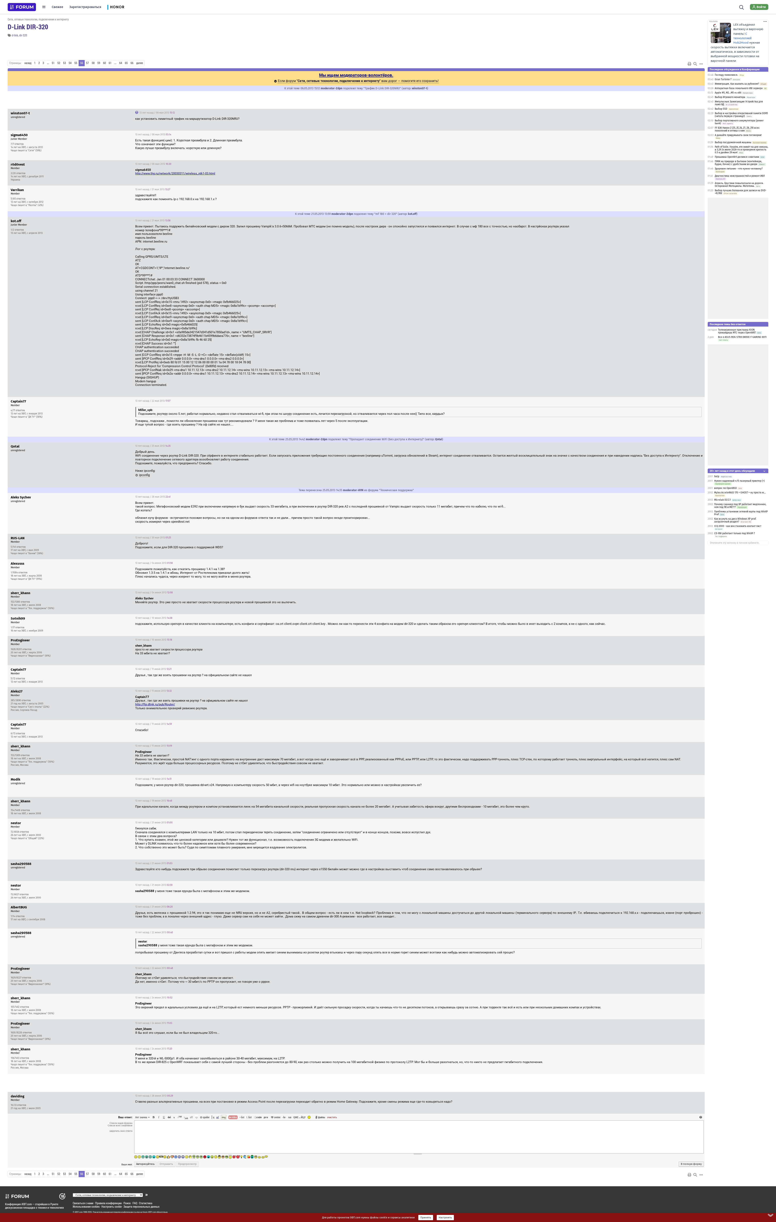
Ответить (697, 112)
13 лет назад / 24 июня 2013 (153, 997)
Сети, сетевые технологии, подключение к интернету (38, 19)
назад (27, 63)
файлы (321, 1117)
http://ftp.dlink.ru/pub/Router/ (155, 704)
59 (98, 63)
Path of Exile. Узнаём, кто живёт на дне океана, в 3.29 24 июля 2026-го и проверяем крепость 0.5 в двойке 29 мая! (741, 149)
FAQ (135, 1203)
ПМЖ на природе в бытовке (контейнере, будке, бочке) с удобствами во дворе (738, 163)
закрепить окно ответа (120, 1131)
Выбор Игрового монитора (730, 97)
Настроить (445, 1217)
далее (139, 63)
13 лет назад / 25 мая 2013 (153, 445)
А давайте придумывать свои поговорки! (738, 135)
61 (110, 63)
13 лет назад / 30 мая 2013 (153, 537)
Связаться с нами (83, 1203)
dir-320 (23, 35)
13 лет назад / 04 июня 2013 (154, 563)
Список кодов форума (121, 1123)
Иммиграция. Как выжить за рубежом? (737, 83)
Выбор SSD (721, 108)
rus (289, 1117)
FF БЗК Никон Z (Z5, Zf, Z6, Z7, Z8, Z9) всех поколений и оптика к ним (737, 129)
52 (58, 63)
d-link (15, 35)
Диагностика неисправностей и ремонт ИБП (740, 175)
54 (70, 63)
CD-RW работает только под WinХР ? (734, 533)
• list (242, 1117)
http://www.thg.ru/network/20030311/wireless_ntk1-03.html (175, 173)
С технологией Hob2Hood (742, 38)
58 (93, 63)
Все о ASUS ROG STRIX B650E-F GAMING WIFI (742, 337)
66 (132, 63)
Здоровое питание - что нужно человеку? (739, 168)
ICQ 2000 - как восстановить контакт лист (737, 526)
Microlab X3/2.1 (722, 499)
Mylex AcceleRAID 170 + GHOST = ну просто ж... (740, 492)
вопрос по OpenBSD (725, 488)
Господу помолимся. (726, 75)
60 (104, 63)
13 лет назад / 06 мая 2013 (157, 112)
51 (53, 63)
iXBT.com (79, 1212)
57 (87, 63)
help (716, 476)
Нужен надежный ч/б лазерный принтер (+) (739, 480)
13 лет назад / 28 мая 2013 (153, 496)
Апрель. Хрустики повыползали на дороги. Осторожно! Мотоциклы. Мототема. (739, 184)
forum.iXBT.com (149, 1212)
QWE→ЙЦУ (299, 1117)
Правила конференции (108, 1203)
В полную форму (691, 1164)
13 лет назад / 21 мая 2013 (152, 189)
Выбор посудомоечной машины (733, 142)
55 (75, 63)
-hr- (284, 1117)
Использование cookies (86, 1206)
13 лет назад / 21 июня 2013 (154, 822)
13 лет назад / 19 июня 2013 (153, 779)
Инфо (686, 134)
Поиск (127, 1203)
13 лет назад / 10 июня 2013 (153, 618)
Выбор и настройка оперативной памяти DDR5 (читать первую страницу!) (741, 115)
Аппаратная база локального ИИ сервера (739, 88)
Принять (425, 1217)
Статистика (145, 1203)
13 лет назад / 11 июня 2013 (153, 669)
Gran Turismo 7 (723, 79)
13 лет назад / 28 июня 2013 (154, 1095)
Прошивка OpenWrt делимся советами (737, 157)
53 (64, 63)
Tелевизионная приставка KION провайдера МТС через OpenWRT (737, 331)
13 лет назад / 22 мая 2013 (152, 400)
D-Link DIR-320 (28, 26)
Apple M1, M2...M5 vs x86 (728, 92)
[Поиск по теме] (695, 63)
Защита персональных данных (141, 1206)
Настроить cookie (111, 1206)
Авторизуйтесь (145, 1164)
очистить (332, 1117)
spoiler (206, 1117)
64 (120, 63)
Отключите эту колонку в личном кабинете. (734, 542)
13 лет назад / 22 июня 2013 (154, 932)
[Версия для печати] (689, 63)
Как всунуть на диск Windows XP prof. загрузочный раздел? (735, 520)
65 (126, 63)
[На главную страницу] (22, 7)
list (249, 1117)
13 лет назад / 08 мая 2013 (153, 134)
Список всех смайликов (120, 1125)
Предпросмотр (187, 1164)
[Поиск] (741, 7)
